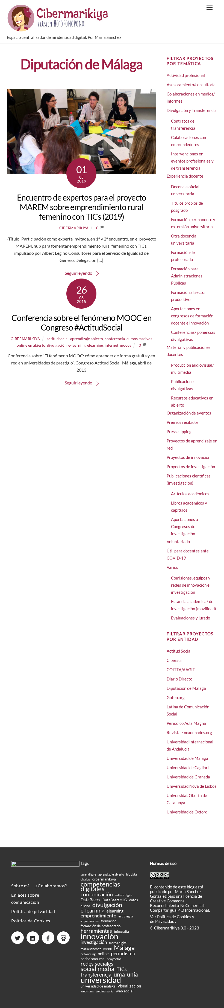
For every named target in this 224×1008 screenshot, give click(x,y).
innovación (99, 936)
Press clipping (179, 431)
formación (108, 921)
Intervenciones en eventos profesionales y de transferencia (192, 160)
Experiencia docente (185, 175)
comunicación (97, 894)
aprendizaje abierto (86, 338)
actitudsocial (58, 338)
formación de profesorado (100, 926)
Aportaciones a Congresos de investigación (184, 526)
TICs (122, 969)
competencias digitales (100, 886)
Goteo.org (176, 697)
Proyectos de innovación (188, 457)
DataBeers (90, 899)
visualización (129, 986)
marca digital (118, 943)
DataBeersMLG (114, 900)
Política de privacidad (33, 911)
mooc (107, 948)
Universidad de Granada (188, 776)
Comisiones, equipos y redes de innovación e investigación (190, 585)
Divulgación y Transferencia (192, 110)
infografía (121, 931)
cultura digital (124, 895)
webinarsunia (105, 991)
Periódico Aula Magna (186, 723)
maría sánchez (91, 949)
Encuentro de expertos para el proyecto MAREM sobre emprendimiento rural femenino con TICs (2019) (81, 206)
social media (97, 968)
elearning (95, 345)
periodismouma (93, 959)
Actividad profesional (186, 75)
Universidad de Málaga (187, 758)
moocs (125, 345)
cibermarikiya (74, 228)
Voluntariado (178, 541)
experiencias (90, 921)
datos (133, 900)
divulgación (57, 345)
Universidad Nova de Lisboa (192, 786)
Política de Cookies (30, 920)
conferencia (115, 338)
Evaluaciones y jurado (190, 617)
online (103, 953)
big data (131, 874)
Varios (172, 567)
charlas (85, 879)
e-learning (77, 345)
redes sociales (97, 963)
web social (125, 991)
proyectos (114, 959)
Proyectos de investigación (191, 466)
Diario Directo (179, 678)
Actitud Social (179, 650)
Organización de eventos (189, 412)
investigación (94, 942)
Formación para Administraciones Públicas (186, 275)
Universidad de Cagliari (188, 767)
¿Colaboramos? (51, 885)
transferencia (96, 974)
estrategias (126, 916)
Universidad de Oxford (187, 811)
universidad (101, 979)
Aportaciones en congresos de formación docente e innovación (192, 315)
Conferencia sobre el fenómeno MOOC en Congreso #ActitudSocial (81, 322)
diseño (85, 906)
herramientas (96, 930)
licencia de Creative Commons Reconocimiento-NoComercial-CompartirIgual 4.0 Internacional (179, 903)
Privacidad (165, 921)
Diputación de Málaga (186, 688)
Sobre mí (20, 885)
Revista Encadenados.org (189, 732)
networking (88, 954)
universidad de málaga (98, 986)
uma (119, 974)
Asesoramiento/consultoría (191, 84)
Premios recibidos (183, 422)
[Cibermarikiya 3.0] (59, 29)
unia (132, 974)
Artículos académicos (190, 493)
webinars (87, 991)
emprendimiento (98, 915)
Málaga (124, 947)
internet (111, 345)
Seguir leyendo (78, 273)
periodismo (123, 953)
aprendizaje (88, 874)
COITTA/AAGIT (181, 669)
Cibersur (174, 660)
